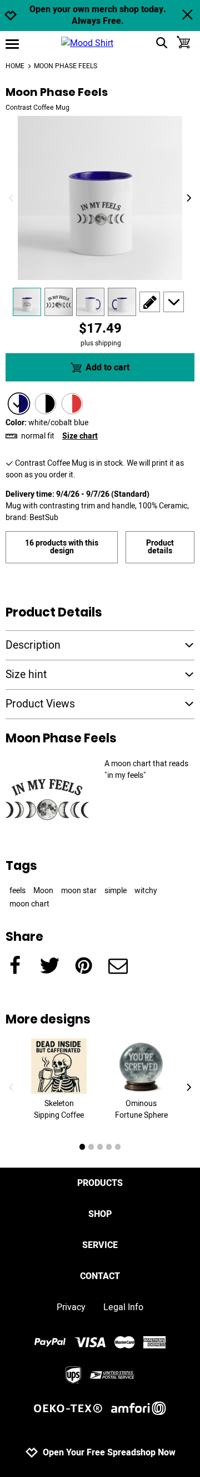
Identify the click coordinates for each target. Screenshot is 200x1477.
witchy (145, 891)
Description (33, 645)
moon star (79, 891)
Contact (100, 1276)
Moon (43, 891)
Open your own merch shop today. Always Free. (97, 15)
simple (115, 891)
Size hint (26, 675)
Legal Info (123, 1307)
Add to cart (107, 367)
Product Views (40, 704)
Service (100, 1245)
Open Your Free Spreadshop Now (109, 1452)
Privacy (71, 1307)
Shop (100, 1214)
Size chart (80, 436)
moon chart (29, 904)
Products (100, 1183)
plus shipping (101, 343)
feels (17, 891)
